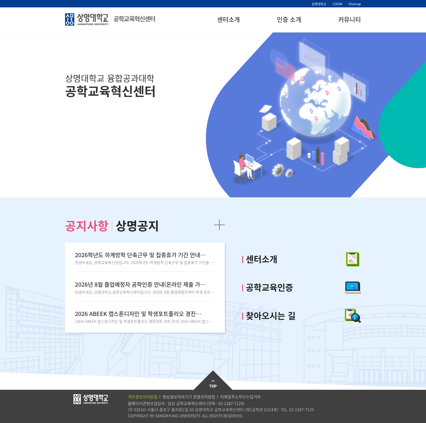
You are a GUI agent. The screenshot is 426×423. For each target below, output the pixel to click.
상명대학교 (319, 3)
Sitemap (354, 3)
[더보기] (219, 224)
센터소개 (228, 19)
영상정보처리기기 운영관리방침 (188, 397)
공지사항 (86, 225)
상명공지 (137, 225)
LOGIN (337, 3)
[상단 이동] (213, 380)
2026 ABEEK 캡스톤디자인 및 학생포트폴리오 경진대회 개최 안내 (140, 313)
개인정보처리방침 (143, 397)
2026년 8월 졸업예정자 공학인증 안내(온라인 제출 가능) (140, 284)
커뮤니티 (349, 19)
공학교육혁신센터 (134, 18)
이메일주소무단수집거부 (240, 397)
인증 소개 (289, 19)
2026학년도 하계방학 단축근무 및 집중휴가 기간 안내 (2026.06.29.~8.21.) (140, 255)
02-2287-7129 (230, 403)
